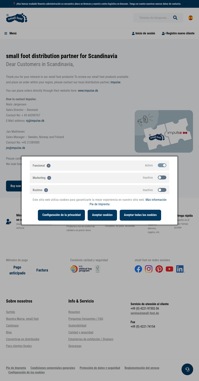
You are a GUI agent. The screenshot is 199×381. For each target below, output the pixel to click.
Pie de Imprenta (100, 204)
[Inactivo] (162, 177)
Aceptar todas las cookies (140, 215)
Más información (156, 200)
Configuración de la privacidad (61, 215)
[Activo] (162, 165)
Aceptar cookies (102, 215)
